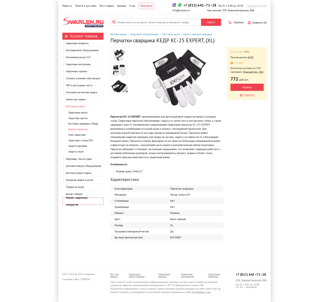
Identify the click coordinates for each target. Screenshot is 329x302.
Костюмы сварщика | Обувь (83, 123)
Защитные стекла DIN (80, 140)
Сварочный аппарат (164, 275)
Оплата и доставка (85, 5)
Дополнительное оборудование (83, 166)
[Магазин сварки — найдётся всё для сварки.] (82, 22)
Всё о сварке (107, 5)
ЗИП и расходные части (79, 85)
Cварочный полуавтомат (187, 275)
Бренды (121, 5)
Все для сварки (114, 275)
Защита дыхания (77, 145)
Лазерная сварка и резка (79, 180)
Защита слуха (76, 151)
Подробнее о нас (201, 292)
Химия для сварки (76, 99)
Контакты (146, 5)
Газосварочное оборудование (82, 50)
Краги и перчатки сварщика (197, 34)
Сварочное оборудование (144, 34)
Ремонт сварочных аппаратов (77, 201)
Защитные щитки (78, 118)
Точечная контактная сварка (81, 92)
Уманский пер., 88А (253, 71)
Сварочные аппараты (77, 43)
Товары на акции (75, 187)
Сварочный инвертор (214, 275)
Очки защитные (77, 134)
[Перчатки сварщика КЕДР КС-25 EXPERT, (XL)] (178, 78)
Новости (67, 5)
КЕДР (251, 57)
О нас (132, 5)
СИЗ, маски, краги (75, 106)
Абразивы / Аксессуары (79, 158)
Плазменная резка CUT (78, 57)
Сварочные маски (77, 112)
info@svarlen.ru (181, 10)
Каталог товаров (83, 36)
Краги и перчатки (78, 129)
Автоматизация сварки (78, 173)
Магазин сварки (118, 34)
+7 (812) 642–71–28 (251, 274)
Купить (247, 87)
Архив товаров (74, 194)
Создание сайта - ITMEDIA (76, 279)
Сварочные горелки (76, 71)
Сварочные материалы (78, 64)
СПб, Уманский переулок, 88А (251, 280)
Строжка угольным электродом (83, 78)
